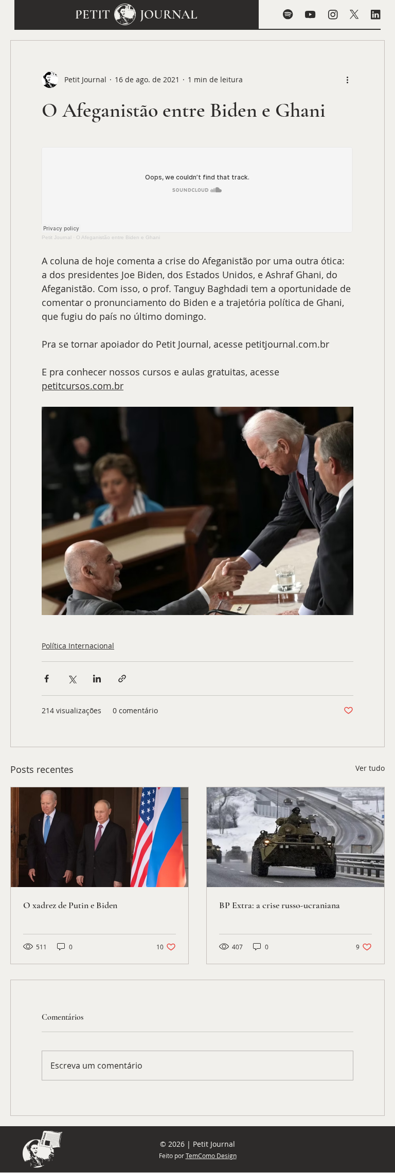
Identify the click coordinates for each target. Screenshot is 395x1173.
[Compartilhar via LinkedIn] (97, 678)
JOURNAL (169, 14)
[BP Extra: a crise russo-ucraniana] (295, 837)
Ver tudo (370, 768)
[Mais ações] (347, 80)
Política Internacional (78, 646)
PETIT (92, 14)
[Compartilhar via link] (122, 678)
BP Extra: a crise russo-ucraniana (279, 905)
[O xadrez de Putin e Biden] (99, 837)
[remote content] (197, 193)
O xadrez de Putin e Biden (70, 905)
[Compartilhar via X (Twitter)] (72, 678)
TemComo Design (211, 1155)
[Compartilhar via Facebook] (46, 678)
